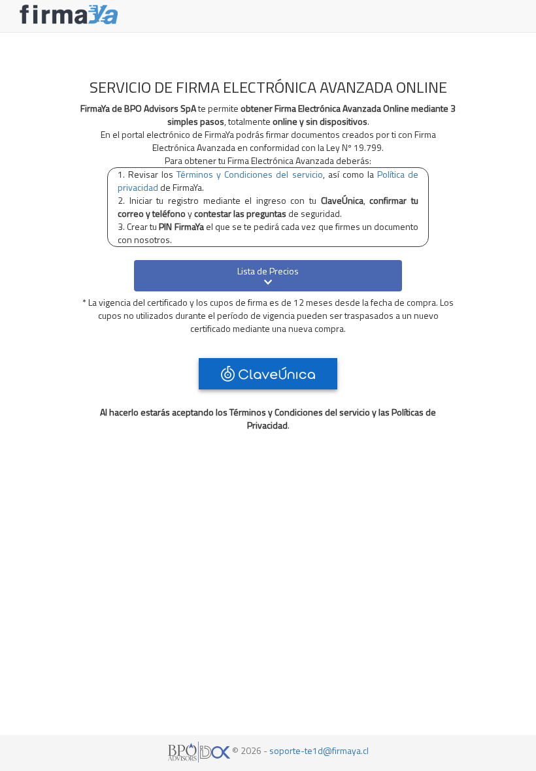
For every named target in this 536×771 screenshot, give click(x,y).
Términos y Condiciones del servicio (249, 174)
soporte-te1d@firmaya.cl (319, 750)
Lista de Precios (268, 271)
